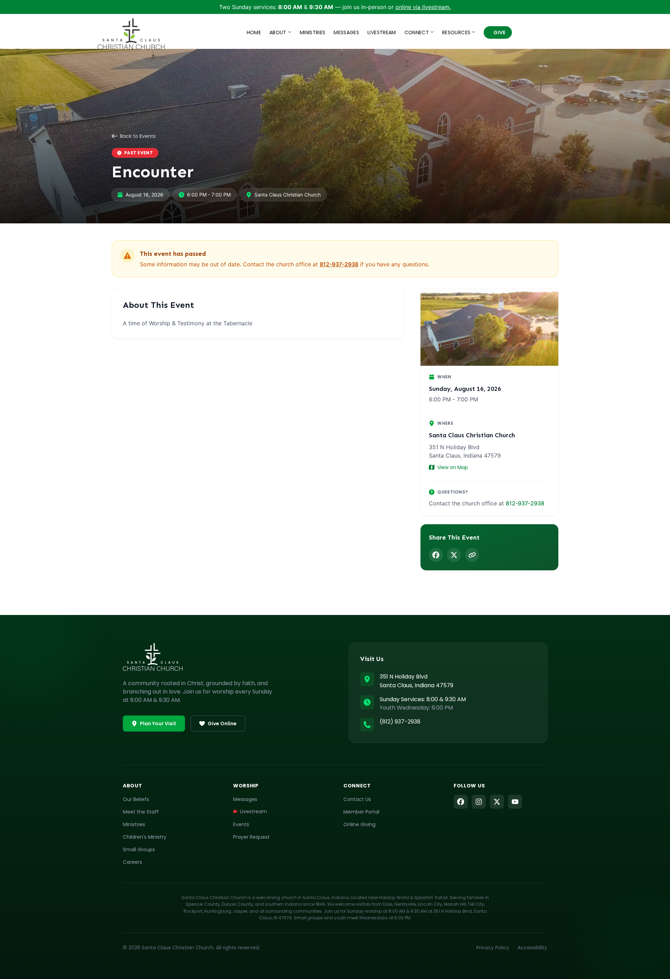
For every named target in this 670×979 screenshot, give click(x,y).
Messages (346, 32)
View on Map (452, 467)
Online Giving (359, 824)
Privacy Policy (492, 947)
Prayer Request (251, 836)
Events (241, 824)
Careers (132, 862)
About (277, 32)
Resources (456, 32)
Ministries (313, 32)
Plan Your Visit (158, 723)
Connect (416, 32)
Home (254, 32)
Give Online (222, 723)
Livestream (381, 32)
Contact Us (357, 799)
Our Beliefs (136, 799)
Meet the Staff (141, 811)
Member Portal (361, 811)
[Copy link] (472, 555)
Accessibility (532, 947)
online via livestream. (423, 6)
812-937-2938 (339, 264)
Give (499, 32)
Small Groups (139, 849)
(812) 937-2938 (400, 722)
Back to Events (138, 136)
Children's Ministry (144, 836)
